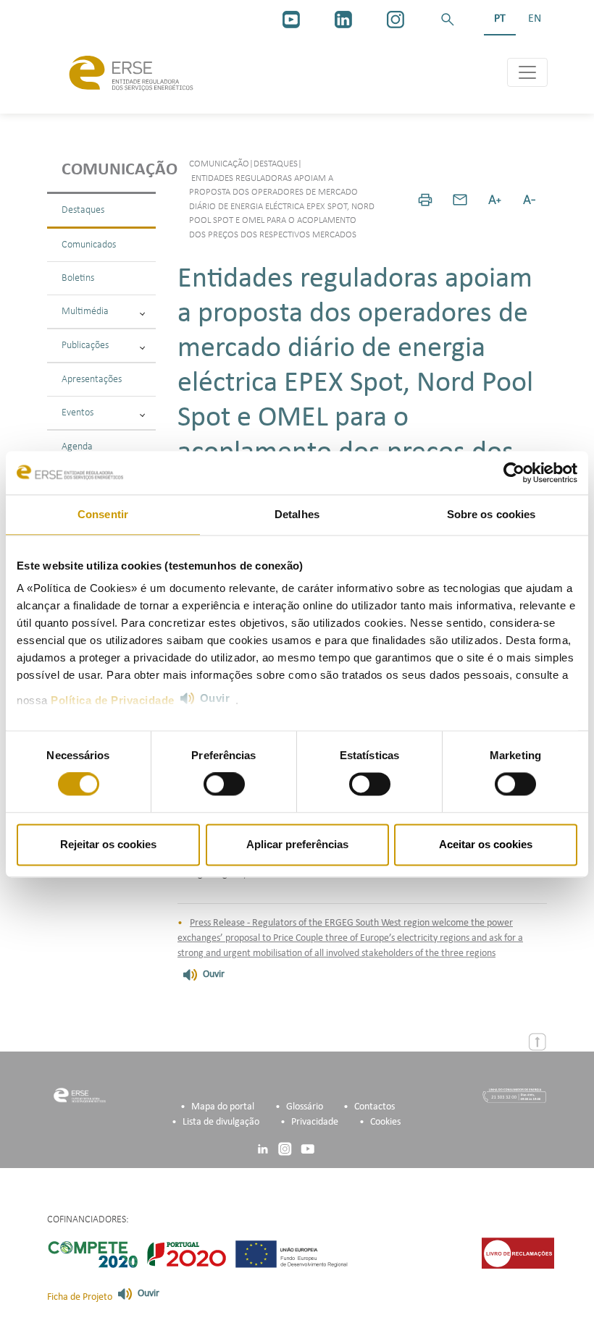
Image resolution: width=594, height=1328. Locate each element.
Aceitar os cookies (485, 844)
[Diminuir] (529, 199)
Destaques (83, 210)
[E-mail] (460, 199)
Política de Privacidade (113, 700)
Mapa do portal (222, 1106)
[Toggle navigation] (527, 72)
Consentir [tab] (103, 514)
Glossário (304, 1106)
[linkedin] (343, 19)
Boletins (78, 278)
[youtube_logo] (291, 19)
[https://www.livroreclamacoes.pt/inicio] (518, 1253)
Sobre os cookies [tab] (491, 514)
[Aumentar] (494, 199)
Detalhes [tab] (297, 514)
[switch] (224, 784)
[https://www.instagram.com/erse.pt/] (395, 19)
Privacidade (314, 1122)
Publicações (85, 345)
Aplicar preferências (297, 844)
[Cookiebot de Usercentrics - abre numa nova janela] (514, 472)
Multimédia (85, 311)
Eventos (77, 412)
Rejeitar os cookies (108, 844)
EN (534, 19)
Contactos (374, 1106)
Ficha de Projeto (79, 1297)
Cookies (385, 1122)
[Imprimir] (425, 199)
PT (500, 19)
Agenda (77, 446)
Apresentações (92, 379)
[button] (448, 19)
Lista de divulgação (221, 1122)
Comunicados (89, 245)
